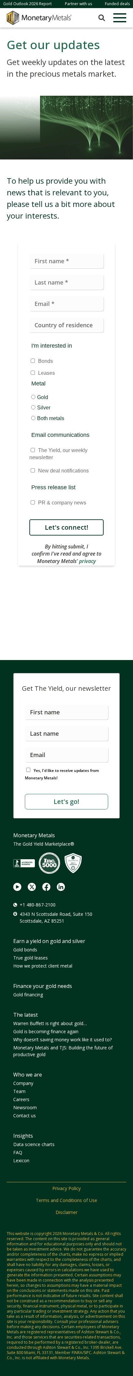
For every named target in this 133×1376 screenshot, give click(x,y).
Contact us (24, 1115)
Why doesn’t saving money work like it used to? (62, 1039)
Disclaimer (66, 1212)
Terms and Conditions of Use (66, 1200)
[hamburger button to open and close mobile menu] (119, 17)
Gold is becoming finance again (45, 1031)
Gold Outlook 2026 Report (27, 3)
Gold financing (28, 994)
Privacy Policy (66, 1188)
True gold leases (30, 958)
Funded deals (117, 3)
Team (19, 1091)
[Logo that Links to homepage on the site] (39, 18)
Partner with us (78, 3)
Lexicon (21, 1160)
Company (23, 1083)
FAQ (17, 1152)
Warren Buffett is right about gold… (50, 1023)
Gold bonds (25, 950)
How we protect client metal (42, 966)
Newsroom (25, 1107)
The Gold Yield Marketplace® (43, 844)
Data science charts (34, 1144)
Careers (21, 1099)
